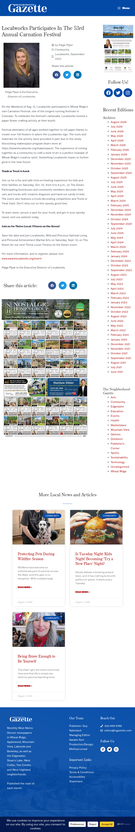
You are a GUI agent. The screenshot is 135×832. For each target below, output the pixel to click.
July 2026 (117, 126)
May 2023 (117, 284)
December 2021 (120, 344)
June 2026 (117, 131)
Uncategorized (120, 466)
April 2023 (117, 288)
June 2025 (117, 186)
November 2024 (121, 214)
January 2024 (119, 256)
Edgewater (117, 406)
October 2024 (119, 219)
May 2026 (117, 136)
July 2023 (117, 279)
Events (115, 415)
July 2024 (117, 228)
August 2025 (119, 177)
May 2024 (117, 237)
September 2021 (121, 358)
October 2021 (119, 353)
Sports (115, 452)
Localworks (62, 54)
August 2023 (119, 274)
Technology (118, 462)
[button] (56, 75)
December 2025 (121, 159)
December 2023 (121, 260)
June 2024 (117, 233)
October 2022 (119, 311)
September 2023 (121, 270)
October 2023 (119, 265)
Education (117, 411)
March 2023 (118, 293)
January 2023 (119, 302)
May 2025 (117, 191)
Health (115, 420)
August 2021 (118, 362)
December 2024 (121, 210)
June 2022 (117, 321)
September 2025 (121, 173)
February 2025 (120, 205)
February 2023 (120, 297)
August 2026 (119, 122)
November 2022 (121, 307)
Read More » (25, 587)
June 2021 (117, 371)
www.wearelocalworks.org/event (22, 258)
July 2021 (116, 367)
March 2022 (118, 330)
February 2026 (120, 149)
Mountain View (120, 429)
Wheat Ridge (119, 471)
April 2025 (117, 196)
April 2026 (117, 140)
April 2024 (117, 242)
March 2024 (118, 247)
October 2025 (119, 168)
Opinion (116, 434)
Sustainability (119, 457)
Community (62, 49)
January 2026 (119, 154)
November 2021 (120, 348)
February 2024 (120, 251)
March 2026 (118, 145)
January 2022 (119, 339)
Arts (113, 397)
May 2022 (117, 325)
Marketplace (118, 425)
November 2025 (121, 163)
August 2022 (119, 316)
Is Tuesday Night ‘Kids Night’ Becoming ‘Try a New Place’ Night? (94, 559)
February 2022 (120, 334)
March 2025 (118, 200)
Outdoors (117, 439)
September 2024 (121, 223)
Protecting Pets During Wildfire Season (36, 556)
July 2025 (117, 182)
